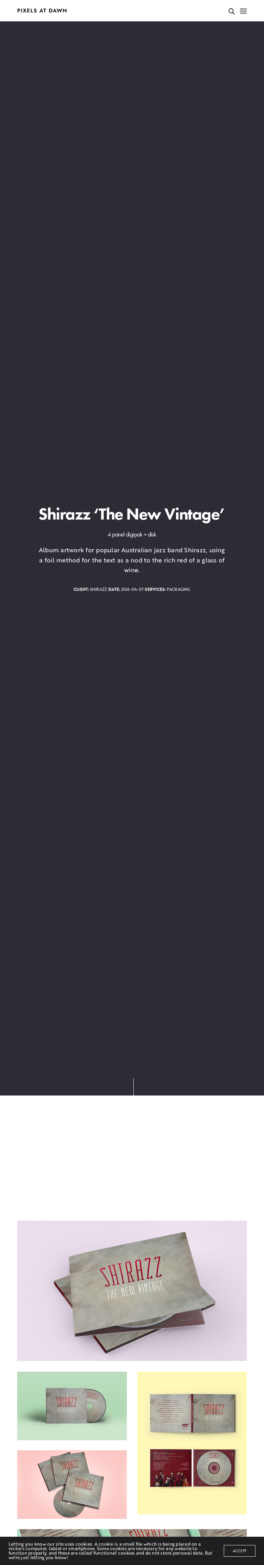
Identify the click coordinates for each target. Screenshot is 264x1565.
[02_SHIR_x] (72, 1406)
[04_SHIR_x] (192, 1443)
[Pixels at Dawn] (42, 10)
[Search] (232, 11)
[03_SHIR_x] (72, 1484)
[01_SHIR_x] (132, 1291)
